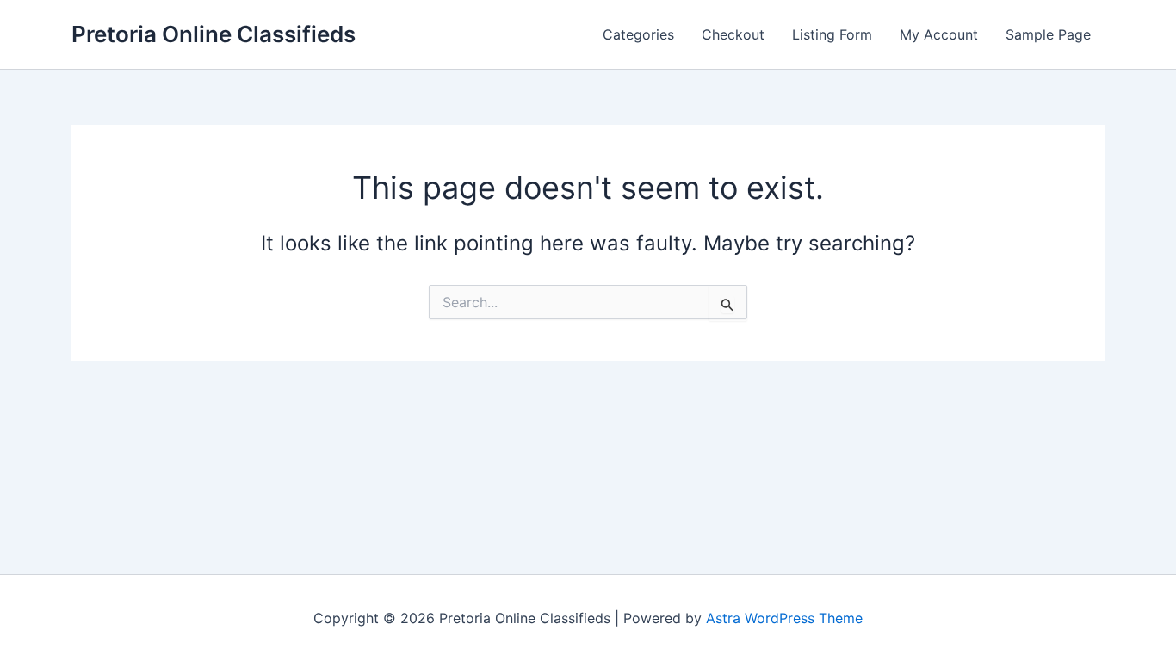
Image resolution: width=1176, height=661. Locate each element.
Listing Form (832, 34)
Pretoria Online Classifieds (213, 34)
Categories (638, 34)
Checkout (733, 34)
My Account (939, 34)
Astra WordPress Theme (784, 618)
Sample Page (1048, 34)
